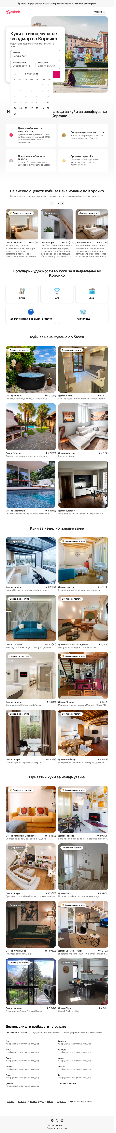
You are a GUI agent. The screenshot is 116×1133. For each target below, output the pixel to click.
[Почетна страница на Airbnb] (13, 11)
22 (42, 102)
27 (31, 108)
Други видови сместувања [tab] (46, 1032)
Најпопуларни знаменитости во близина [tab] (83, 1032)
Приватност (52, 1128)
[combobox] (35, 56)
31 (15, 114)
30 (48, 108)
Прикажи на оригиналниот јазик (80, 3)
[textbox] (23, 65)
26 (26, 108)
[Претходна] (52, 203)
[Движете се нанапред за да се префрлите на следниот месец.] (48, 74)
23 (48, 102)
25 (20, 108)
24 (15, 108)
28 (37, 108)
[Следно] (62, 203)
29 (42, 108)
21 (37, 102)
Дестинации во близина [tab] (17, 1032)
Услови (64, 1128)
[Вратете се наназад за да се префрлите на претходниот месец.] (15, 74)
